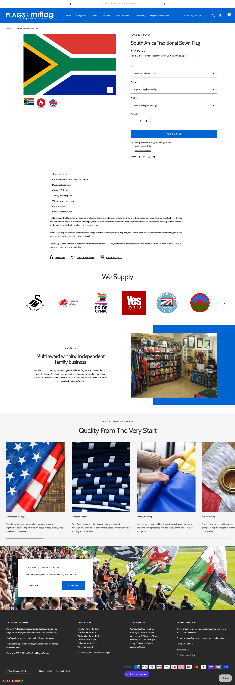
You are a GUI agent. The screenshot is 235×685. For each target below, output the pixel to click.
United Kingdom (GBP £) (194, 15)
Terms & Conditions (185, 643)
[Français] (13, 680)
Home (68, 15)
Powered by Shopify (63, 671)
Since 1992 (60, 257)
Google (86, 652)
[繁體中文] (4, 680)
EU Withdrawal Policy (186, 655)
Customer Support (114, 257)
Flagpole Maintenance (159, 15)
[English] (9, 680)
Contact (94, 15)
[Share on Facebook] (139, 157)
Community (140, 15)
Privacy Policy (183, 649)
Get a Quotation (122, 15)
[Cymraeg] (21, 680)
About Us (106, 15)
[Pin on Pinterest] (144, 157)
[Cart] (227, 15)
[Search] (213, 15)
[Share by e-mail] (154, 157)
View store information (143, 150)
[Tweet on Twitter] (149, 157)
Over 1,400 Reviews (85, 257)
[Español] (17, 680)
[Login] (220, 15)
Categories (81, 15)
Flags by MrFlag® (140, 35)
